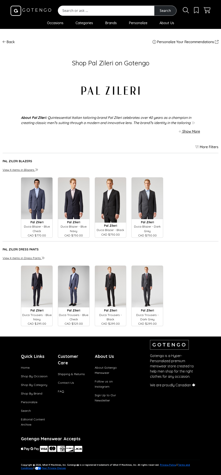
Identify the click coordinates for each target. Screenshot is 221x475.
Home (25, 368)
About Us (166, 23)
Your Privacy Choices (54, 468)
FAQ (61, 391)
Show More (191, 131)
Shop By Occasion (34, 376)
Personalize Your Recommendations (185, 42)
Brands (111, 23)
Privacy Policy (168, 465)
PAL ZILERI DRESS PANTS (21, 249)
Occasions (55, 23)
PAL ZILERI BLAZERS (17, 161)
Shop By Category (34, 385)
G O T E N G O (36, 10)
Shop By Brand (31, 393)
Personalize (138, 23)
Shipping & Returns (71, 374)
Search (165, 10)
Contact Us (66, 383)
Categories (84, 23)
